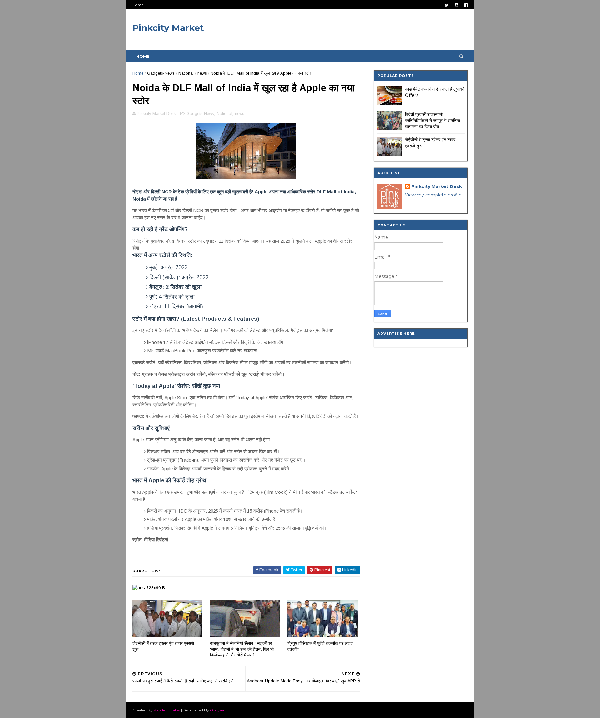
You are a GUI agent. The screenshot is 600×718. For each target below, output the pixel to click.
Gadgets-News (161, 73)
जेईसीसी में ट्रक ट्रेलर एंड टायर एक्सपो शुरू (163, 646)
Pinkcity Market (168, 27)
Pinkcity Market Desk (436, 186)
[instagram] (456, 5)
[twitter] (446, 5)
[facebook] (466, 5)
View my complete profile (433, 195)
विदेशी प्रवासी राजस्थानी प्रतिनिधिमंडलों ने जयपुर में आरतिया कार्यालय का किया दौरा (432, 120)
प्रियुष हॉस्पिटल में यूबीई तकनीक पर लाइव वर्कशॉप (320, 646)
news (202, 73)
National (186, 73)
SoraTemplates (166, 710)
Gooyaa (217, 710)
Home (137, 4)
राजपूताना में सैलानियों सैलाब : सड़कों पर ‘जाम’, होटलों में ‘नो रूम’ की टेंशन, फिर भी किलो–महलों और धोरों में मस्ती (242, 649)
